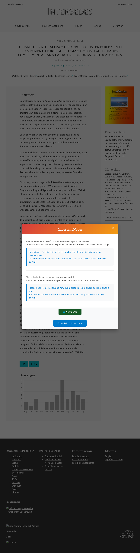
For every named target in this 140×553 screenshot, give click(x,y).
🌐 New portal (70, 311)
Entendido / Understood (70, 323)
